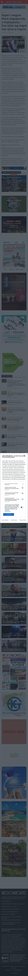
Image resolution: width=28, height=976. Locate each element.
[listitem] (14, 484)
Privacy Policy (22, 520)
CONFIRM (8, 514)
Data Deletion (5, 520)
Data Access (14, 520)
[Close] (24, 456)
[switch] (22, 488)
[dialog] (14, 488)
